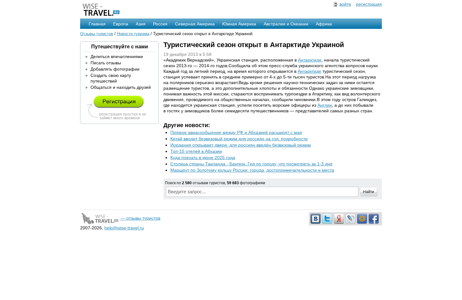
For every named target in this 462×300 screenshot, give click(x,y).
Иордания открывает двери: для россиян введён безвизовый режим (240, 144)
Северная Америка (195, 23)
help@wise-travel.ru (124, 227)
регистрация (369, 4)
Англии (324, 105)
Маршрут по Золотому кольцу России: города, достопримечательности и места (252, 170)
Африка (324, 23)
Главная (97, 23)
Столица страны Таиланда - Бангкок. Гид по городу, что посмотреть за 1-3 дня (251, 163)
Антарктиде (310, 59)
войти (345, 4)
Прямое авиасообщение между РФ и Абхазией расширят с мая (236, 132)
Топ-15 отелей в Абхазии (196, 151)
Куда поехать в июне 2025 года (202, 157)
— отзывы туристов (139, 218)
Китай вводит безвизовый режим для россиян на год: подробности (239, 138)
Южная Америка (239, 23)
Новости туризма (133, 33)
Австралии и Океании (286, 23)
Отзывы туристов (96, 33)
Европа (120, 23)
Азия (141, 23)
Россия (160, 23)
